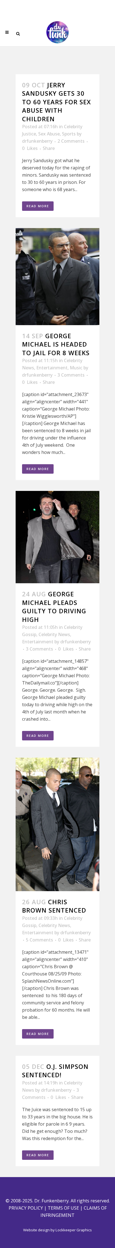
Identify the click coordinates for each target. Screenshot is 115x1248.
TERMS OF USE (63, 1208)
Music (76, 368)
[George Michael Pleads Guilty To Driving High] (57, 537)
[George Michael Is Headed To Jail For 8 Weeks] (57, 276)
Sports (69, 134)
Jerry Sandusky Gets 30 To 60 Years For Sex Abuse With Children (56, 102)
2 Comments (71, 141)
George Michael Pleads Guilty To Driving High (54, 606)
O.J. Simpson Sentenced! (55, 1070)
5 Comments (39, 940)
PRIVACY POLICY (26, 1208)
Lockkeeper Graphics (74, 1229)
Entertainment (52, 368)
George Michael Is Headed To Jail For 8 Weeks (56, 344)
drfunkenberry (37, 141)
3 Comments (71, 375)
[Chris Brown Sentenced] (57, 824)
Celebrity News (54, 634)
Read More (38, 206)
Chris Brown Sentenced (54, 906)
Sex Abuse (49, 134)
